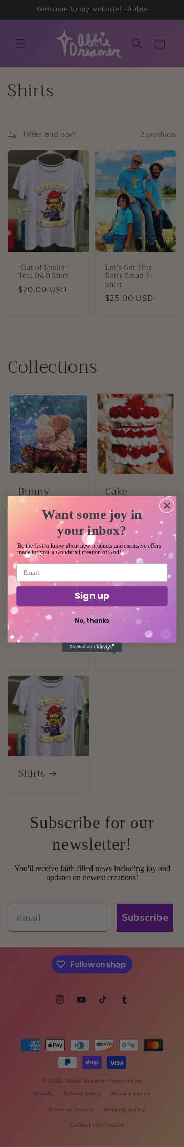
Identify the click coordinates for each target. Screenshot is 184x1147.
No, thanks (92, 620)
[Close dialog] (167, 505)
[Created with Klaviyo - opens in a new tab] (92, 647)
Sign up (92, 595)
